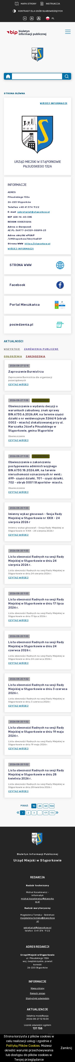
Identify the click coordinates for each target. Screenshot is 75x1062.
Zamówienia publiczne (41, 349)
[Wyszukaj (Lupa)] (66, 76)
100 (52, 806)
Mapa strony (28, 3)
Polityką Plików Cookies (23, 1045)
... (40, 812)
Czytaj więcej (18, 384)
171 (45, 812)
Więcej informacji (21, 248)
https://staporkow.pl (37, 243)
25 (39, 806)
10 (34, 806)
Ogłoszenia (13, 356)
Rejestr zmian (37, 993)
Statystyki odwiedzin (37, 998)
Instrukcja (53, 3)
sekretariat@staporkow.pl (33, 212)
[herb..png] (37, 53)
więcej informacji (53, 103)
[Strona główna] (8, 76)
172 (52, 812)
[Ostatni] (56, 812)
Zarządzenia (35, 356)
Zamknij (66, 1048)
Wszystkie (12, 349)
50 (45, 806)
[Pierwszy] (18, 812)
